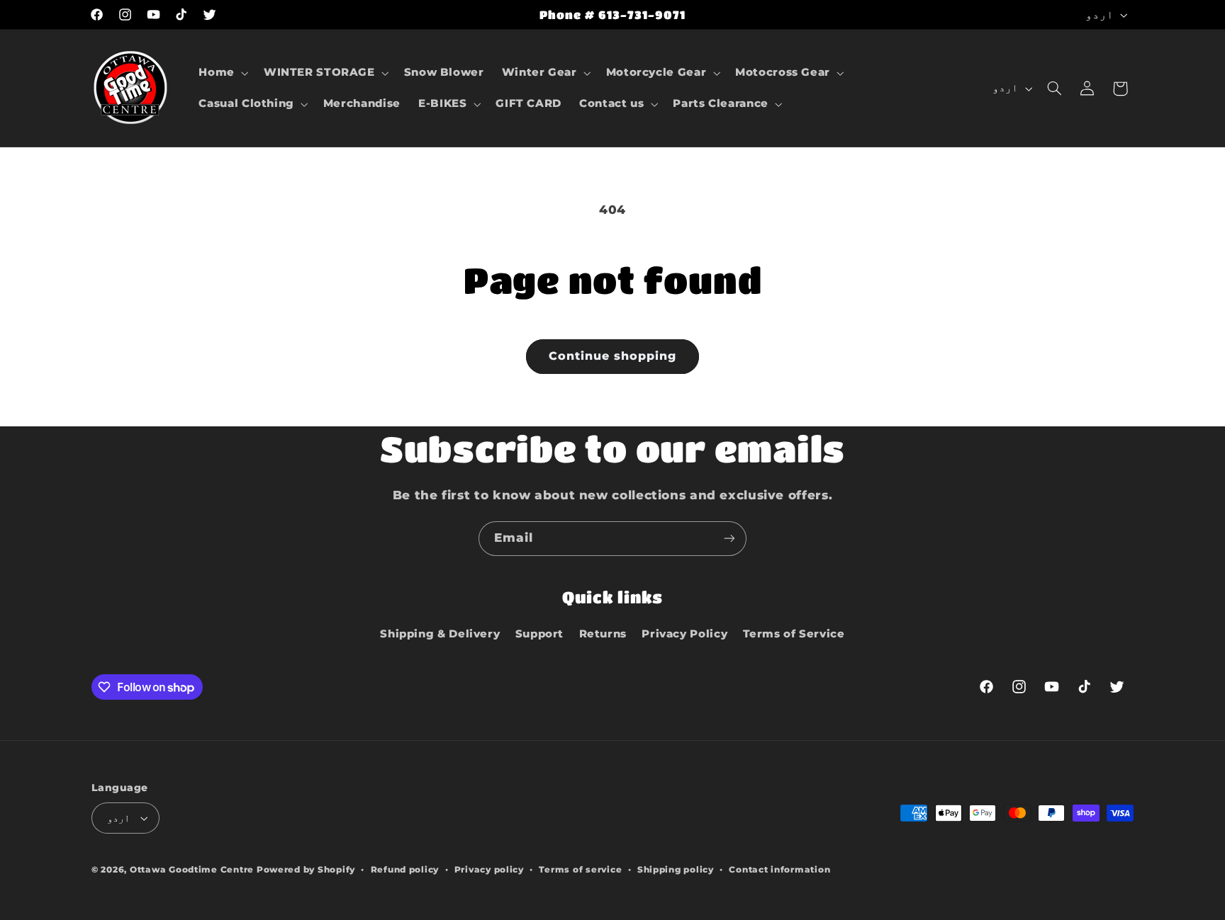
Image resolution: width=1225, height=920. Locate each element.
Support (539, 633)
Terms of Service (794, 633)
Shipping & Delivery (440, 633)
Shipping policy (675, 870)
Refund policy (405, 870)
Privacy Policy (684, 633)
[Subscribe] (729, 538)
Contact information (779, 870)
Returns (603, 633)
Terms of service (580, 870)
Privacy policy (489, 870)
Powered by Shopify (306, 870)
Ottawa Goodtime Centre (193, 870)
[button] (222, 73)
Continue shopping (613, 356)
